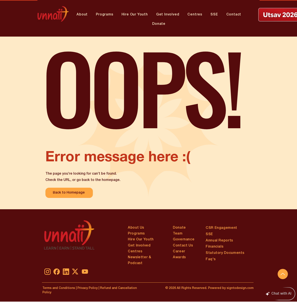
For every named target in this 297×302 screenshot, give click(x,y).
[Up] (283, 274)
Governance (183, 239)
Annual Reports (219, 240)
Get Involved (139, 245)
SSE (209, 234)
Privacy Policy (87, 288)
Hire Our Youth (141, 239)
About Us (136, 227)
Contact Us (183, 245)
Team (178, 233)
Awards (179, 257)
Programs (136, 233)
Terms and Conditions (58, 288)
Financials (214, 246)
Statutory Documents (225, 253)
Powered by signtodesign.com (231, 288)
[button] (104, 15)
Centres (135, 251)
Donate (179, 227)
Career (179, 251)
